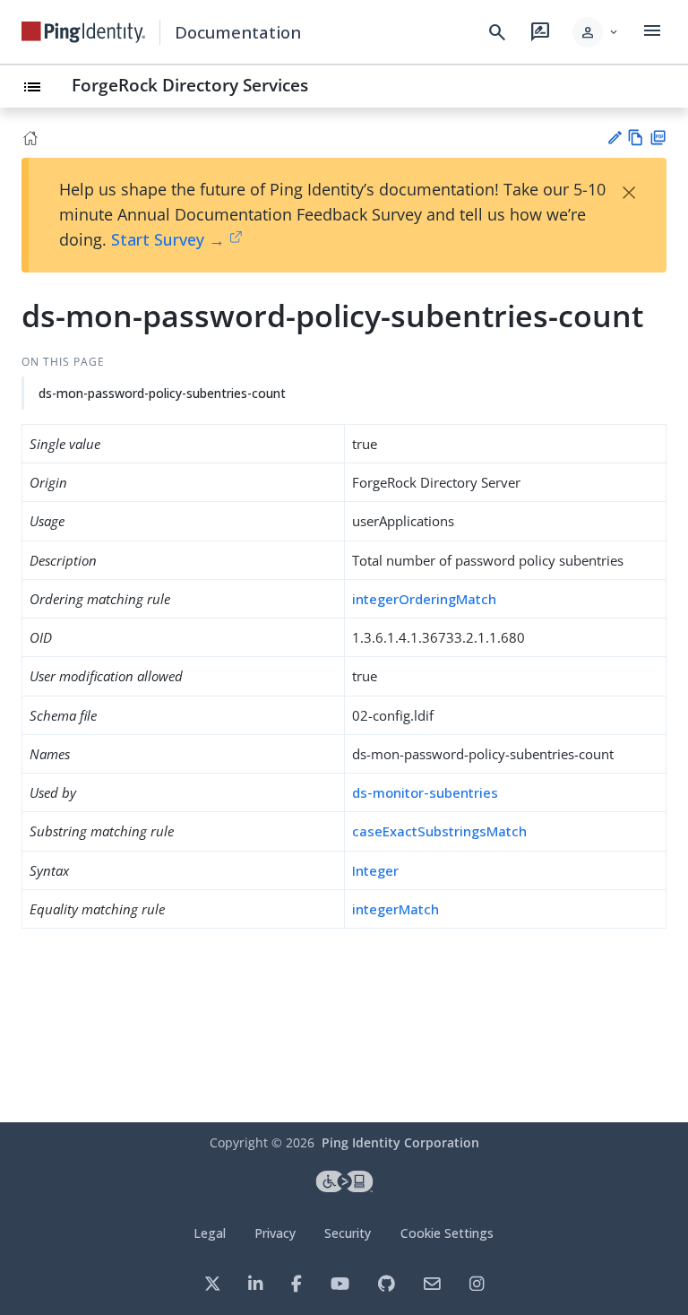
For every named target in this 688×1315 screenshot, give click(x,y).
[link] (83, 32)
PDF (657, 137)
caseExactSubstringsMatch (439, 831)
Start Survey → (168, 239)
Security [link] (347, 1232)
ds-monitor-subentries (425, 792)
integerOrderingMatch (424, 599)
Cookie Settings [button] (447, 1232)
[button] (596, 32)
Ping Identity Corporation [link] (400, 1142)
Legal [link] (210, 1232)
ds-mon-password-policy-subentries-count (162, 393)
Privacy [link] (275, 1232)
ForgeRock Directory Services (190, 85)
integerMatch (395, 909)
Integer (375, 870)
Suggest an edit (614, 137)
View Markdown (635, 137)
